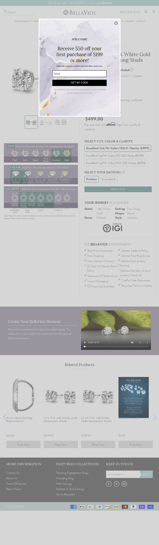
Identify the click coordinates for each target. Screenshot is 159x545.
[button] (116, 23)
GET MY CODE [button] (79, 82)
